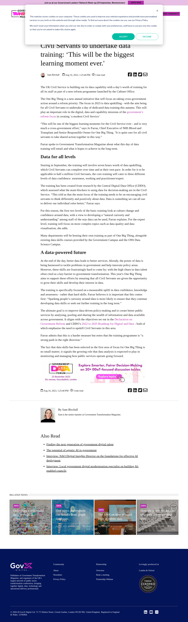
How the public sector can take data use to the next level (157, 514)
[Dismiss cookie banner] (157, 11)
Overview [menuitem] (100, 570)
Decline (147, 36)
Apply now (136, 3)
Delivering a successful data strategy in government (28, 514)
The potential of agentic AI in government (71, 450)
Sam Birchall (53, 75)
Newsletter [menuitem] (57, 575)
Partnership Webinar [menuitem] (104, 579)
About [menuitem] (55, 570)
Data (16, 506)
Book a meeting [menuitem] (102, 575)
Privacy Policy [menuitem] (59, 579)
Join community (171, 14)
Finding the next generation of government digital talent (80, 444)
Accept (123, 36)
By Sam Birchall (68, 409)
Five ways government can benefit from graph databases (70, 514)
